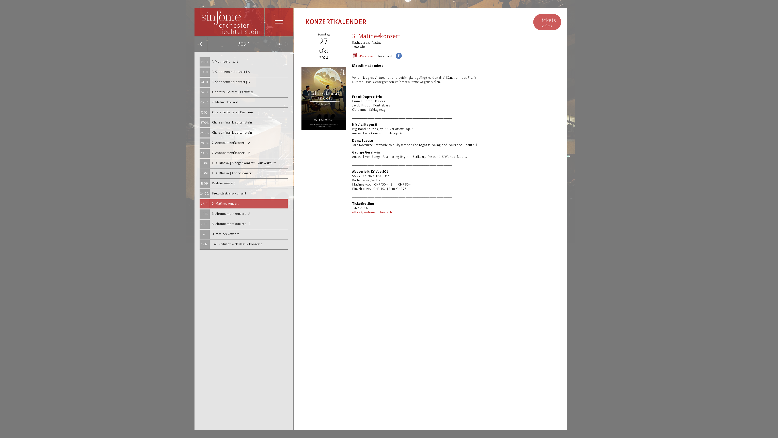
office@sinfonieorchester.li (372, 212)
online (547, 23)
